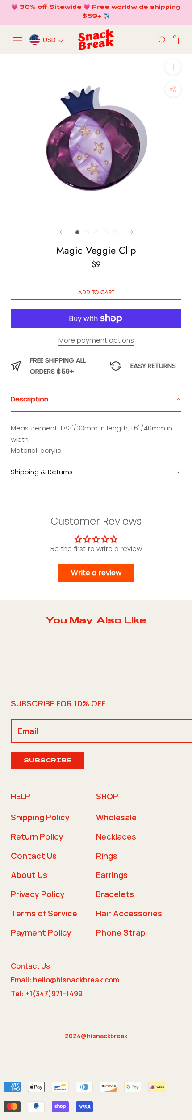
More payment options (96, 340)
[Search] (163, 39)
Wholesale (116, 817)
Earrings (112, 874)
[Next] (131, 232)
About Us (29, 874)
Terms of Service (44, 913)
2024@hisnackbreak (96, 1036)
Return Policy (37, 836)
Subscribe (47, 761)
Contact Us (34, 855)
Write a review (96, 573)
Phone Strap (121, 932)
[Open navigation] (17, 39)
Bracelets (115, 894)
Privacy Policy (38, 894)
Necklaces (116, 836)
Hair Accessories (129, 913)
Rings (106, 855)
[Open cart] (175, 39)
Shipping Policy (40, 817)
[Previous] (60, 232)
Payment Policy (41, 932)
